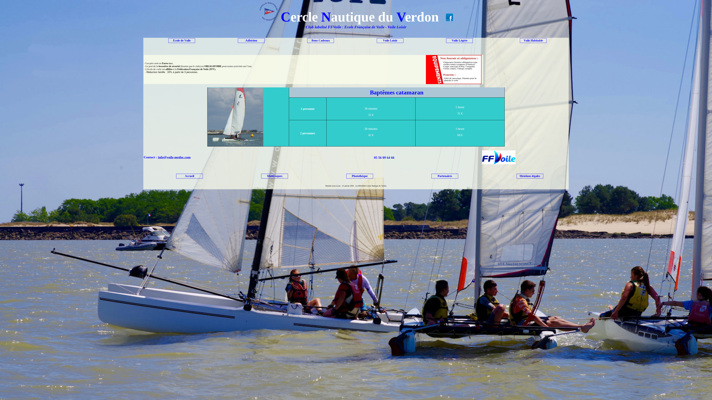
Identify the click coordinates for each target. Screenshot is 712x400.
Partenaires (445, 176)
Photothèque (360, 176)
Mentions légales (530, 176)
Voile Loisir (390, 40)
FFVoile (334, 27)
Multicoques (274, 176)
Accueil (189, 176)
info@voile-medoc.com (174, 157)
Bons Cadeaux (321, 40)
